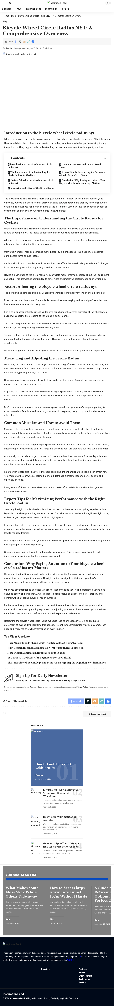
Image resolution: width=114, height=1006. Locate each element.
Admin (9, 48)
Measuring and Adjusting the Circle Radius (32, 188)
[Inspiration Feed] (57, 3)
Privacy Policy (82, 687)
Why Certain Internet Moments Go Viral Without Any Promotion (45, 647)
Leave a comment (98, 714)
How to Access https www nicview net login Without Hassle (68, 892)
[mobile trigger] (5, 3)
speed (71, 202)
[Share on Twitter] (20, 41)
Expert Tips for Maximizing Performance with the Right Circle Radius (82, 174)
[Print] (33, 41)
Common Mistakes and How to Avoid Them (80, 166)
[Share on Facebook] (16, 41)
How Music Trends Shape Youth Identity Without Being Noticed (45, 643)
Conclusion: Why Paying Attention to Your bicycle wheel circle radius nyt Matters (82, 181)
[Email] (24, 41)
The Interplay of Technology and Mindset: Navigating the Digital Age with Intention (56, 662)
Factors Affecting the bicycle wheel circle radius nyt (31, 181)
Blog (13, 15)
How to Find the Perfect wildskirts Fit (53, 766)
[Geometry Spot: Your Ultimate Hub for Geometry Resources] (36, 848)
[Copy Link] (28, 41)
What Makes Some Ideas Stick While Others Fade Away (22, 892)
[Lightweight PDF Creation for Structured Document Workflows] (36, 794)
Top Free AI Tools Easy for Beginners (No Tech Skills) (39, 657)
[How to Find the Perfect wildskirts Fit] (57, 744)
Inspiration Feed (17, 998)
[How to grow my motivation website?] (36, 821)
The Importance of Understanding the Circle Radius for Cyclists (29, 173)
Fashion (39, 775)
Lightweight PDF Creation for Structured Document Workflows (60, 793)
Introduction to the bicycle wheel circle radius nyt (30, 165)
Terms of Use (35, 687)
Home (6, 15)
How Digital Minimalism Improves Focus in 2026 (36, 652)
